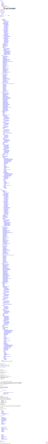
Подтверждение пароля (3, 376)
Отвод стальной (6, 136)
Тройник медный (6, 146)
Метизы (4, 179)
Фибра (3, 46)
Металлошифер (6, 163)
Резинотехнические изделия (5, 429)
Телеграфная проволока (5, 107)
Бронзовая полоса (6, 210)
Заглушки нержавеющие (7, 117)
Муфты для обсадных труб (7, 132)
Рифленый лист (4, 250)
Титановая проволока (5, 280)
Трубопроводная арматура (4, 439)
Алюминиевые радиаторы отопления (8, 173)
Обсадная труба (4, 238)
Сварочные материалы (4, 436)
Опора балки (5, 167)
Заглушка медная (6, 288)
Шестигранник (4, 221)
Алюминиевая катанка (6, 21)
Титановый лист (5, 251)
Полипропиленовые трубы (6, 240)
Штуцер (4, 153)
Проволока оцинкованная (6, 110)
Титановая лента (6, 206)
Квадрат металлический (5, 194)
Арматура (4, 19)
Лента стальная (6, 34)
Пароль (1, 365)
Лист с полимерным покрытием (6, 79)
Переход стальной (6, 312)
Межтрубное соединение (5, 302)
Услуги (1, 391)
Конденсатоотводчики (5, 127)
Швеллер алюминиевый (7, 48)
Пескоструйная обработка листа (8, 392)
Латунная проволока (5, 100)
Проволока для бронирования (6, 268)
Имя (1, 371)
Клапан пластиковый (6, 123)
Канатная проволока (5, 270)
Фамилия (1, 372)
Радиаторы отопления (5, 172)
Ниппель (4, 133)
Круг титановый (6, 200)
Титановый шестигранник (7, 54)
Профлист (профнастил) (5, 82)
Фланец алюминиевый (6, 150)
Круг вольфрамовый (6, 25)
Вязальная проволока (5, 267)
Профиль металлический (5, 44)
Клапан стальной (6, 295)
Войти (2, 2)
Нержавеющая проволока (6, 102)
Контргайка (5, 166)
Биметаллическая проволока (6, 93)
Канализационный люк (5, 35)
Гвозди (5, 164)
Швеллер (3, 423)
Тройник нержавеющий (7, 318)
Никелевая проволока (5, 274)
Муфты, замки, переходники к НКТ (8, 304)
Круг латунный (6, 197)
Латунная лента (6, 203)
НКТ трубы (4, 66)
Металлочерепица (6, 334)
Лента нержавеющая (6, 204)
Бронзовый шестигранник (7, 50)
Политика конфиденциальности (5, 6)
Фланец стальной (6, 152)
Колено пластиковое (6, 297)
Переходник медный (6, 139)
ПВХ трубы (4, 68)
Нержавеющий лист (5, 248)
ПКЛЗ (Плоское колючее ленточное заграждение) (8, 83)
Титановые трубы (5, 71)
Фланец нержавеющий (6, 322)
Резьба (3, 314)
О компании (3, 3)
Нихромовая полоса (6, 41)
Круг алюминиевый (6, 24)
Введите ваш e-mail (2, 441)
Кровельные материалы (5, 156)
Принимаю (4, 377)
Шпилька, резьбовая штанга (7, 169)
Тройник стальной (6, 148)
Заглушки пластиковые (6, 118)
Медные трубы (4, 65)
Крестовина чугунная (6, 301)
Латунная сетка (4, 87)
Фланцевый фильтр (6, 324)
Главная (1, 0)
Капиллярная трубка (5, 62)
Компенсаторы (4, 298)
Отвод (3, 305)
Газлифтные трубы (5, 231)
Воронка (4, 113)
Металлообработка (4, 5)
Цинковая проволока (5, 281)
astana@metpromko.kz (2, 12)
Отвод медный (5, 135)
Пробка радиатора (6, 158)
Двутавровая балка (5, 20)
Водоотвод (3, 434)
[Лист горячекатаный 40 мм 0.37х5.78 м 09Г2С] (7, 381)
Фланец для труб (5, 149)
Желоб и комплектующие (7, 161)
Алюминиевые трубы (5, 227)
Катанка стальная (6, 22)
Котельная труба (5, 234)
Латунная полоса (6, 39)
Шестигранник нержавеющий (7, 224)
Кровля (2, 435)
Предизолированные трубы (6, 230)
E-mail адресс (2, 364)
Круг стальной (5, 28)
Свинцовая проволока (5, 106)
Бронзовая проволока (5, 94)
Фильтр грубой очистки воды (6, 114)
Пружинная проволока (5, 105)
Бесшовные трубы (5, 57)
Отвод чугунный (6, 308)
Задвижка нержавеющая (7, 291)
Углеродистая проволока (5, 109)
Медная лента (5, 32)
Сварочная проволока (5, 277)
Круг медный (5, 26)
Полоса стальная (6, 213)
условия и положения (6, 377)
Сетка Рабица (4, 260)
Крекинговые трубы (5, 63)
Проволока (3, 421)
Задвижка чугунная (6, 121)
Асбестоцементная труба (5, 56)
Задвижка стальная (6, 120)
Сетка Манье (4, 258)
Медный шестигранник (6, 52)
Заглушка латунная (6, 116)
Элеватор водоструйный (5, 325)
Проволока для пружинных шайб (6, 97)
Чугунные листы (5, 81)
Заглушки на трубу (5, 287)
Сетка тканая (4, 91)
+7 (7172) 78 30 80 (2, 11)
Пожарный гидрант (5, 142)
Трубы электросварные (5, 244)
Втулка (3, 285)
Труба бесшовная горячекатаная (6, 60)
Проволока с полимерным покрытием (7, 278)
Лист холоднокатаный (5, 80)
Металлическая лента (5, 30)
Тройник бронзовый (6, 145)
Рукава (3, 143)
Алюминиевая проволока (6, 264)
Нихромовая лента (6, 33)
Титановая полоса (6, 42)
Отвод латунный (6, 134)
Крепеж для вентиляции (7, 338)
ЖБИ (2, 427)
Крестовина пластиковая (7, 130)
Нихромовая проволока (5, 103)
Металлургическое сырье (4, 428)
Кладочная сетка (5, 86)
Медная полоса (6, 211)
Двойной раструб (5, 115)
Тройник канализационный (6, 144)
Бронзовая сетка (4, 85)
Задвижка (4, 119)
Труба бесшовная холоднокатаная (6, 243)
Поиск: (1, 15)
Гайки (5, 335)
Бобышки (4, 112)
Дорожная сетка (4, 257)
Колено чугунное (6, 126)
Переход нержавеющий (6, 311)
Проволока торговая (5, 108)
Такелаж (2, 438)
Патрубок (4, 138)
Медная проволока (5, 101)
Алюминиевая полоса (6, 38)
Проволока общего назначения (6, 275)
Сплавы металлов (5, 216)
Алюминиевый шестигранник (7, 51)
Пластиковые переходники (7, 140)
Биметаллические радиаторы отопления (8, 159)
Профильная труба (5, 241)
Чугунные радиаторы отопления (7, 160)
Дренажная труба (5, 233)
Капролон (5, 170)
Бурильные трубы (5, 58)
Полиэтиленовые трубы (5, 69)
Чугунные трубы (5, 72)
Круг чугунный (6, 29)
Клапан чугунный (6, 124)
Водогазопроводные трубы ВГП (6, 59)
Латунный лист (4, 247)
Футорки (4, 154)
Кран (3, 128)
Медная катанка (6, 193)
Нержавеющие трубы (5, 70)
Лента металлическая (4, 419)
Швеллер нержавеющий (7, 220)
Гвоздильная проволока (5, 96)
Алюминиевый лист (5, 74)
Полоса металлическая (4, 420)
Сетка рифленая (4, 89)
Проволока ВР (4, 95)
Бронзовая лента (6, 31)
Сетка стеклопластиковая (6, 90)
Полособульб (4, 43)
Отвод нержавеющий (6, 307)
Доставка (3, 4)
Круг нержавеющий (6, 27)
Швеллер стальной (6, 49)
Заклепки (5, 181)
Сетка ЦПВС (4, 84)
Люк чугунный (6, 37)
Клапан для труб (5, 122)
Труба (2, 422)
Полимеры (4, 157)
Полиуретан (5, 187)
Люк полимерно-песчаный (7, 36)
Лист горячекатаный (5, 75)
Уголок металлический (5, 217)
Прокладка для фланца (6, 321)
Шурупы (5, 341)
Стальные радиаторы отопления (7, 174)
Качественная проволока (5, 99)
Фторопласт (5, 171)
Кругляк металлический (5, 23)
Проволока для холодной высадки (6, 98)
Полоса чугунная (6, 214)
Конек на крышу (6, 162)
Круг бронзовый (6, 196)
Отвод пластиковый (6, 137)
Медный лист (4, 76)
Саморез (5, 339)
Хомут (5, 184)
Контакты (3, 1)
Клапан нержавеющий (6, 294)
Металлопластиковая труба (6, 237)
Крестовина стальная (6, 129)
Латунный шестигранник (7, 223)
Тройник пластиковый (6, 147)
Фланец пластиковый (6, 151)
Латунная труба (4, 64)
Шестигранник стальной (7, 53)
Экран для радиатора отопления (7, 332)
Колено (4, 125)
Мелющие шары (4, 47)
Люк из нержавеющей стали (7, 207)
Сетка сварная (4, 261)
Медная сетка (4, 88)
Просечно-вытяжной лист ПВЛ (6, 78)
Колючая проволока (5, 271)
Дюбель (5, 165)
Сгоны (3, 315)
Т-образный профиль (5, 45)
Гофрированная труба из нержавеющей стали (8, 61)
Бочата (3, 284)
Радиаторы (3, 437)
